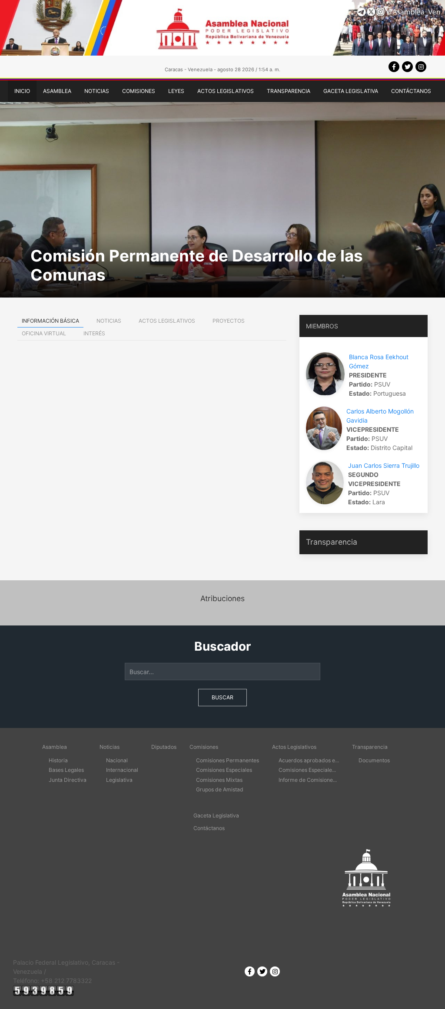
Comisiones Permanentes (227, 760)
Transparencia (288, 91)
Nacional (117, 760)
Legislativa (119, 780)
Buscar (222, 697)
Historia (58, 760)
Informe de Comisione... (308, 780)
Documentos (374, 760)
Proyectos (229, 321)
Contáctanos (411, 91)
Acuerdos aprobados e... (309, 760)
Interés (94, 333)
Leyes (176, 91)
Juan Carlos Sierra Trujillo (383, 465)
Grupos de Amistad (219, 789)
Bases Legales (66, 770)
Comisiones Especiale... (307, 770)
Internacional (122, 770)
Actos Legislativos (225, 91)
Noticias (96, 91)
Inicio (22, 91)
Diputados (163, 747)
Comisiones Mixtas (219, 780)
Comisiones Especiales (224, 770)
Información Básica (50, 321)
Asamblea (57, 91)
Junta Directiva (67, 780)
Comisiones (138, 91)
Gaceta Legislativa (350, 91)
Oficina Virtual (44, 333)
